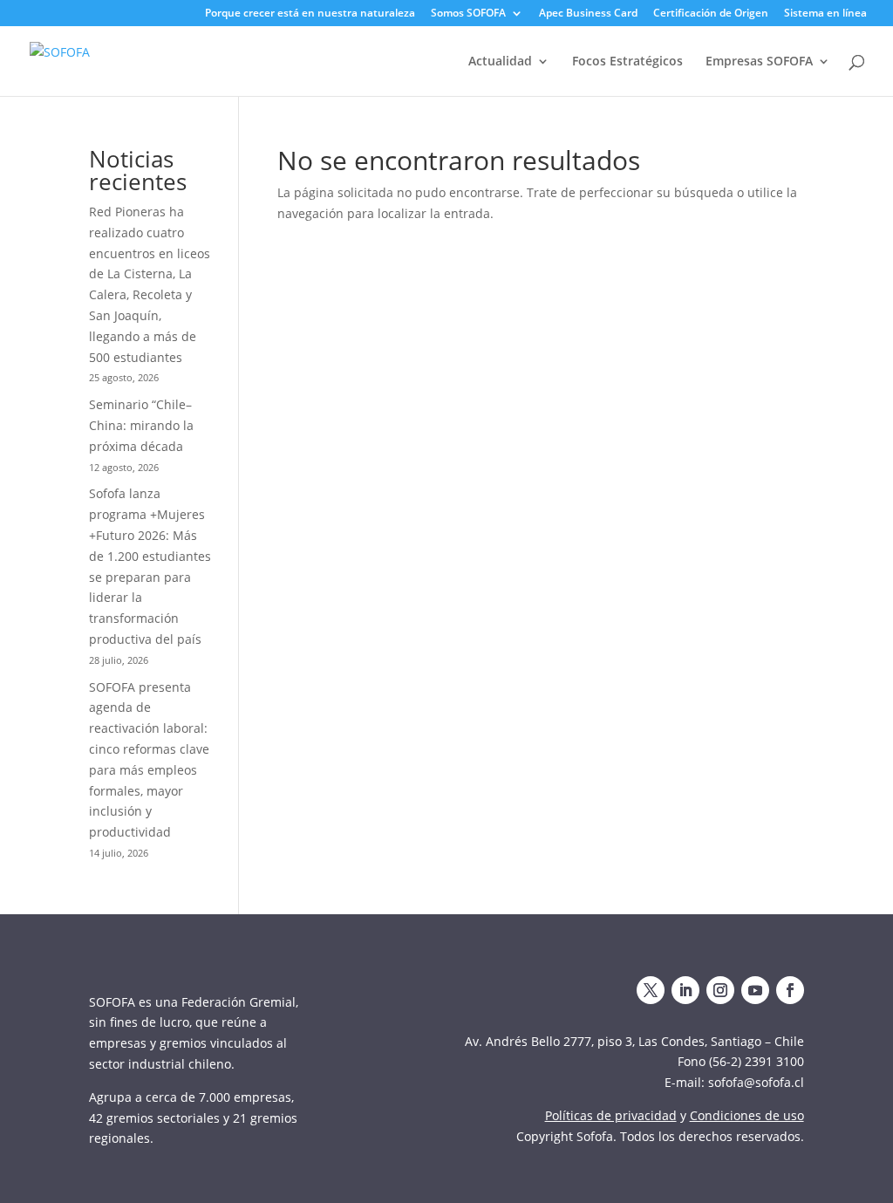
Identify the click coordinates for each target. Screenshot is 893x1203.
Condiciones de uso (747, 1115)
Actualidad (500, 62)
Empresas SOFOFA (759, 62)
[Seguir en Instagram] (720, 990)
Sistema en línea (825, 14)
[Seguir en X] (651, 990)
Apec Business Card (588, 14)
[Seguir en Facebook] (790, 990)
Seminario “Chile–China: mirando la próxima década (141, 425)
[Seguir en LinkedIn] (685, 990)
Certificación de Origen (710, 14)
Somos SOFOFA (468, 14)
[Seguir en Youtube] (755, 990)
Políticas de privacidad (611, 1115)
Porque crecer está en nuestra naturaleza (310, 14)
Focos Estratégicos (627, 62)
